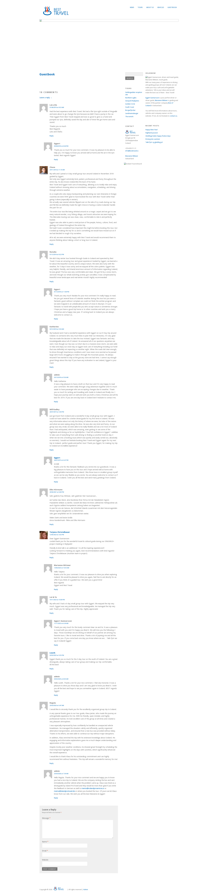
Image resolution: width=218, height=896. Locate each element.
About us (150, 7)
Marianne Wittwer (131, 156)
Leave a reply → (45, 98)
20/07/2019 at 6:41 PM (61, 460)
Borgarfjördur (130, 110)
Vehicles (160, 7)
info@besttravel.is (131, 151)
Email (45, 851)
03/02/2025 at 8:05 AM (61, 679)
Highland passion (151, 133)
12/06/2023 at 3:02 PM (57, 535)
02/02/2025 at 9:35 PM (57, 655)
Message (46, 818)
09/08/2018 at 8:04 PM (61, 146)
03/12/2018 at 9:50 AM (57, 329)
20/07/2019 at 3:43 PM (57, 412)
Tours (140, 7)
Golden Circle (130, 104)
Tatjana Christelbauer (60, 532)
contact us (173, 116)
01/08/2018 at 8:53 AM (57, 107)
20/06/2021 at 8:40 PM (57, 492)
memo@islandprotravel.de (64, 791)
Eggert (57, 458)
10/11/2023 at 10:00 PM (57, 600)
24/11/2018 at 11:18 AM (57, 170)
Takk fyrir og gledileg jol (154, 142)
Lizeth (52, 653)
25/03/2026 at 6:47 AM (57, 705)
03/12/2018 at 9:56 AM (61, 377)
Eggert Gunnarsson (152, 98)
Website (45, 860)
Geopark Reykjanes (132, 101)
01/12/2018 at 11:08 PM (61, 292)
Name (45, 842)
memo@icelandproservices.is (92, 788)
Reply (51, 136)
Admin (85, 889)
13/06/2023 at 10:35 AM (61, 568)
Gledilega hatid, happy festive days (158, 136)
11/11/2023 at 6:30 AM (61, 623)
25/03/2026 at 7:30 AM (61, 773)
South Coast (129, 107)
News (132, 7)
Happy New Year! (151, 130)
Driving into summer (152, 139)
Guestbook (172, 7)
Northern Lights (130, 98)
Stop (175, 23)
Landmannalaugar (131, 113)
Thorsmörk (129, 116)
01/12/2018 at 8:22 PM (57, 254)
